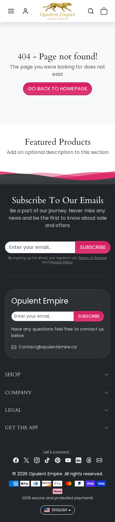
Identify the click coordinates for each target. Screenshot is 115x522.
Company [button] (18, 392)
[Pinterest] (57, 460)
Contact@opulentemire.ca (48, 347)
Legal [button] (13, 410)
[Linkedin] (78, 460)
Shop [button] (13, 375)
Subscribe (93, 247)
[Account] (25, 11)
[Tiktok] (47, 460)
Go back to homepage (57, 88)
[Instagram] (37, 460)
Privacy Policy (61, 262)
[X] (26, 460)
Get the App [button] (21, 427)
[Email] (99, 460)
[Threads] (89, 460)
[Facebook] (16, 460)
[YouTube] (68, 460)
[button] (11, 11)
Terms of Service (92, 257)
